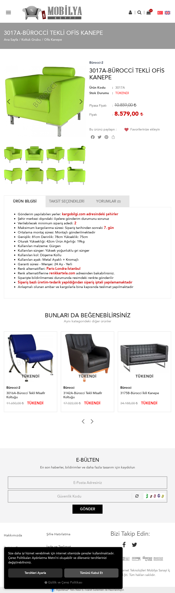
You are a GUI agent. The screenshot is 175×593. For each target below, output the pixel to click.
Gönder (87, 509)
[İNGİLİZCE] (167, 12)
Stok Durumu (99, 93)
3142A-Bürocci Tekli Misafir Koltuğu (82, 395)
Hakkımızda (13, 535)
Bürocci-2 (96, 63)
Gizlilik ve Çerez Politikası (65, 582)
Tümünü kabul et (91, 573)
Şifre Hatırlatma (58, 534)
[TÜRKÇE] (160, 12)
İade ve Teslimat (58, 547)
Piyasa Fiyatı (97, 106)
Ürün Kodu (97, 88)
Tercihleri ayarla (35, 573)
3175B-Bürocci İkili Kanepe (139, 393)
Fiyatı (93, 115)
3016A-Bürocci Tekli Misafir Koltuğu (25, 395)
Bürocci (69, 388)
